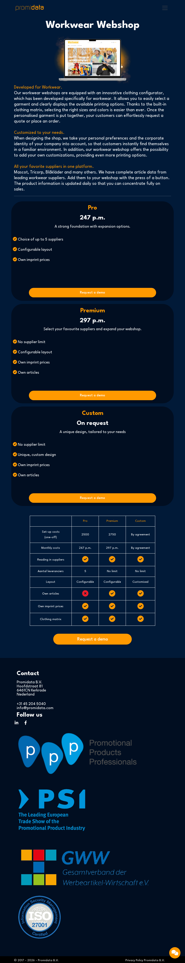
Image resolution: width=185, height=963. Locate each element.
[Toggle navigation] (165, 8)
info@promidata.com (35, 708)
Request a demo (92, 292)
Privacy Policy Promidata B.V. (145, 960)
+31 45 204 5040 (31, 704)
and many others (80, 172)
